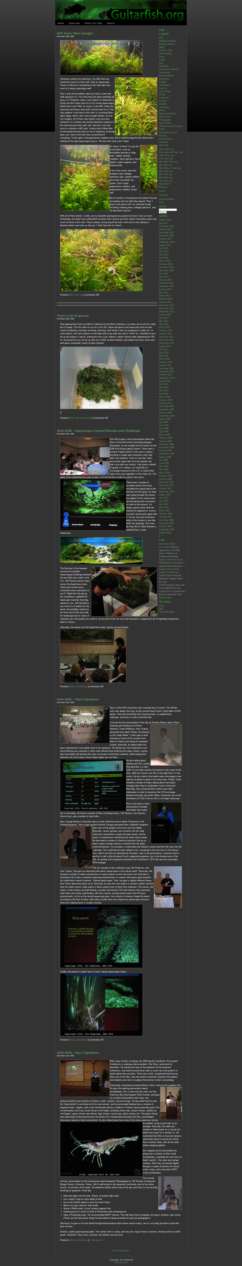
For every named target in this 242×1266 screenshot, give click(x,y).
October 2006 (165, 526)
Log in (162, 605)
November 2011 (166, 340)
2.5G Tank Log (166, 158)
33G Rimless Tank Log (170, 168)
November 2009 (166, 409)
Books (162, 56)
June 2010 (164, 387)
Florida (162, 94)
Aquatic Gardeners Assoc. (171, 559)
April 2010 (163, 393)
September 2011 (166, 343)
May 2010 (163, 390)
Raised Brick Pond (168, 132)
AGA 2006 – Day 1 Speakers (78, 1052)
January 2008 (165, 479)
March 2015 (164, 261)
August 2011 (165, 346)
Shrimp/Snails (165, 139)
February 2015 (166, 264)
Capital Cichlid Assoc (169, 572)
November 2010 (166, 371)
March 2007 (164, 510)
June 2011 (164, 352)
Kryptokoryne (165, 591)
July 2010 (163, 384)
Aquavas (163, 187)
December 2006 (166, 520)
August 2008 (165, 457)
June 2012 (164, 318)
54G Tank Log (165, 177)
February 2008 (166, 476)
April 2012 (163, 324)
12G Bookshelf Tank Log (170, 152)
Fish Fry (163, 88)
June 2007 (164, 501)
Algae (161, 47)
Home (61, 23)
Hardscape (164, 107)
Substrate (163, 142)
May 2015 (163, 254)
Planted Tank (165, 597)
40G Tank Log (165, 171)
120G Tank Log (166, 149)
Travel (162, 191)
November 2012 (166, 308)
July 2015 (163, 248)
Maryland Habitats (167, 113)
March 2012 (164, 327)
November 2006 (166, 523)
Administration (121, 1262)
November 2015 (166, 235)
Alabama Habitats (167, 41)
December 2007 (166, 482)
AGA (161, 37)
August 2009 (165, 419)
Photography (165, 120)
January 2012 (165, 333)
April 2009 (163, 431)
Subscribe (74, 23)
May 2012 (163, 321)
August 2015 (165, 245)
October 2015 (165, 239)
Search (111, 23)
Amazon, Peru (166, 50)
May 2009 (163, 428)
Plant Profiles (165, 123)
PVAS (162, 129)
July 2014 (163, 273)
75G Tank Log (165, 181)
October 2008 (165, 450)
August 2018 (165, 220)
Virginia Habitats (167, 199)
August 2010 (165, 381)
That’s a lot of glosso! (73, 315)
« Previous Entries (120, 1250)
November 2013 (166, 286)
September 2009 (167, 416)
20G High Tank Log (168, 161)
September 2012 (167, 311)
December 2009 (166, 406)
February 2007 (166, 513)
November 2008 (166, 447)
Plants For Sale (93, 23)
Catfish (162, 60)
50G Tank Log (165, 174)
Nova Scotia (165, 116)
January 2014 (165, 280)
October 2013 (165, 289)
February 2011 (165, 362)
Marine (162, 110)
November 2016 (166, 226)
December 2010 (166, 368)
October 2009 (165, 412)
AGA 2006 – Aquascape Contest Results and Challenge (98, 430)
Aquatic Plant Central (169, 569)
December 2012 (166, 305)
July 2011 (163, 349)
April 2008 (163, 469)
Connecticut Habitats (169, 69)
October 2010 (165, 374)
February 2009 (166, 438)
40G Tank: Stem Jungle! (75, 33)
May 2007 (163, 504)
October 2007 (165, 488)
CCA (161, 63)
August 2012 (165, 314)
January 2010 (165, 403)
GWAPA (163, 104)
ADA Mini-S (164, 184)
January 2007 (165, 517)
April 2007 (163, 507)
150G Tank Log (166, 155)
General (162, 101)
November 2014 (166, 270)
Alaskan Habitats (167, 44)
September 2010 (167, 378)
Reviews (163, 135)
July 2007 (163, 498)
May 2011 (163, 355)
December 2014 (166, 267)
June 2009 (164, 425)
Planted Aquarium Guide (170, 126)
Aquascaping (165, 53)
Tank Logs (164, 145)
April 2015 (163, 258)
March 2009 (164, 434)
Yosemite (163, 195)
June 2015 (164, 251)
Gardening (164, 97)
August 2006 (165, 532)
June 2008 (164, 463)
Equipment (164, 79)
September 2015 (167, 242)
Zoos (161, 202)
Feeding (162, 82)
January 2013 (165, 302)
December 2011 (166, 337)
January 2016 (165, 229)
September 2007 (167, 491)
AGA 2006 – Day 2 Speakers (78, 699)
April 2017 (163, 223)
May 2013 (163, 292)
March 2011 (164, 359)
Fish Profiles (165, 91)
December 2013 (166, 283)
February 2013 (166, 299)
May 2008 (163, 466)
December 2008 (166, 444)
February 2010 (166, 400)
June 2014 (164, 276)
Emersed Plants (166, 75)
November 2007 (166, 485)
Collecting (163, 66)
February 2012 (166, 330)
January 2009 (165, 441)
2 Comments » (96, 1240)
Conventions (165, 72)
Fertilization (164, 85)
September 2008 (167, 453)
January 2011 (165, 365)
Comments (166, 612)
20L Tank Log (165, 165)
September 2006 (167, 529)
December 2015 (166, 232)
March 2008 (164, 472)
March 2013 (164, 295)
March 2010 (164, 397)
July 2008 (163, 460)
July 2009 (163, 422)
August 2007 (165, 495)
